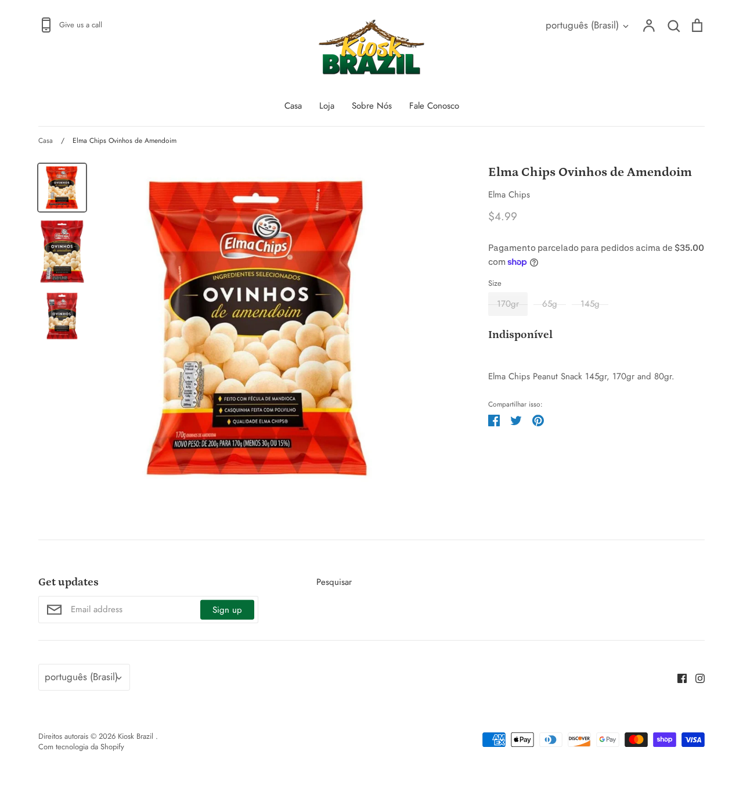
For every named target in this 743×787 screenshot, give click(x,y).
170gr (508, 303)
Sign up (227, 609)
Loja (326, 105)
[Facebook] (678, 677)
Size (495, 283)
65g (549, 303)
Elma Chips (509, 194)
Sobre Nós (372, 105)
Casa (293, 105)
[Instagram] (696, 677)
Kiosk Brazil (137, 736)
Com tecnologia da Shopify (81, 746)
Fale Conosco (434, 105)
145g (590, 303)
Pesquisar (334, 582)
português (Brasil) (582, 25)
